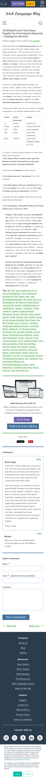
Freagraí (19, 317)
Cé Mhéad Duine (29, 305)
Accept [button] (17, 774)
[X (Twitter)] (14, 738)
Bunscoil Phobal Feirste (29, 302)
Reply (39, 459)
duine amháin (35, 314)
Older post (11, 626)
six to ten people (28, 356)
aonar (24, 294)
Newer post (34, 626)
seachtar (6, 350)
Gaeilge (31, 317)
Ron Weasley (22, 347)
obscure (28, 338)
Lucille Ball (34, 326)
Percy (40, 341)
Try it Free (18, 3)
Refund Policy (23, 710)
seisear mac (33, 350)
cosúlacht (6, 311)
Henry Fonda (30, 320)
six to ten (16, 356)
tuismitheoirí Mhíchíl (11, 362)
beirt (28, 296)
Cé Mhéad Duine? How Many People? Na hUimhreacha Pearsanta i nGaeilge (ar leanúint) (22, 33)
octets (20, 341)
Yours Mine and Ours (20, 370)
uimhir (25, 365)
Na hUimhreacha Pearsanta (20, 335)
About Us (23, 643)
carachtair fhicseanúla (11, 305)
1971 (13, 291)
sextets (25, 353)
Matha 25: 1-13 (15, 329)
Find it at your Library (23, 426)
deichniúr (24, 314)
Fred (25, 317)
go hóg (5, 320)
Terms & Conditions (23, 719)
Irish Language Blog (23, 13)
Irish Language (34, 41)
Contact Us (23, 705)
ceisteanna (27, 308)
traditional (33, 359)
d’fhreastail (7, 314)
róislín (12, 41)
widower (6, 370)
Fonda (12, 317)
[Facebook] (23, 738)
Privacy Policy (25, 759)
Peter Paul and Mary (27, 344)
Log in (30, 3)
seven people (15, 353)
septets (5, 353)
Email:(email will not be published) (18, 575)
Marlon (5, 329)
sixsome (39, 356)
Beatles (22, 296)
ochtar (35, 338)
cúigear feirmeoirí (26, 311)
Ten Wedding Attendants (13, 359)
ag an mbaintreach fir (25, 291)
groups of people (16, 320)
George (39, 317)
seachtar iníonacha (19, 350)
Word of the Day (23, 688)
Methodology (23, 674)
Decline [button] (28, 774)
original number (30, 341)
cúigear (15, 311)
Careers (23, 653)
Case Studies (23, 664)
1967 (9, 291)
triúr (40, 359)
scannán (32, 347)
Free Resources (23, 679)
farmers (5, 317)
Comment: (6, 587)
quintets (6, 347)
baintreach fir (8, 296)
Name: (5, 564)
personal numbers (10, 344)
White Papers (23, 669)
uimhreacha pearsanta (22, 367)
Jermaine (33, 323)
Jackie (17, 323)
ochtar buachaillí (9, 341)
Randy (13, 347)
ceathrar (18, 308)
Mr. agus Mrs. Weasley (23, 332)
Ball (16, 296)
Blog (23, 648)
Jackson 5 (25, 323)
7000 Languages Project (23, 684)
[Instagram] (6, 738)
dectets (16, 314)
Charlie (36, 308)
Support (23, 700)
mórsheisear (7, 332)
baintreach (32, 294)
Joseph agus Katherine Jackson (15, 326)
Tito (26, 359)
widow (36, 367)
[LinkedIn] (31, 738)
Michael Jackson (29, 329)
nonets (21, 338)
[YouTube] (40, 738)
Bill (17, 302)
